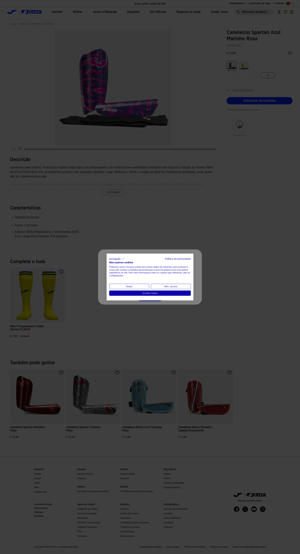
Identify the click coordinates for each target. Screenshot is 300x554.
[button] (116, 259)
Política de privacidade (178, 258)
